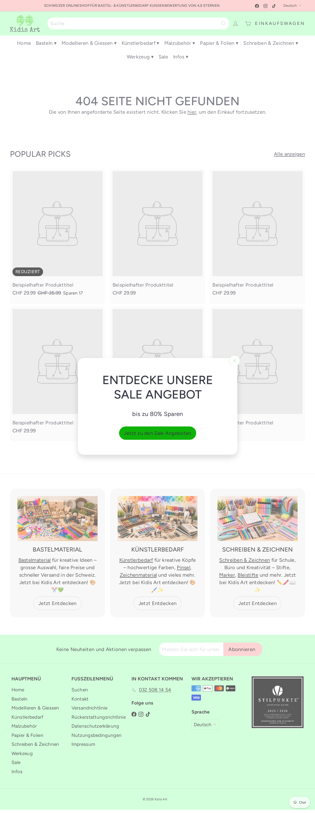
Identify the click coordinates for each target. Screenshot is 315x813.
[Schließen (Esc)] (234, 360)
